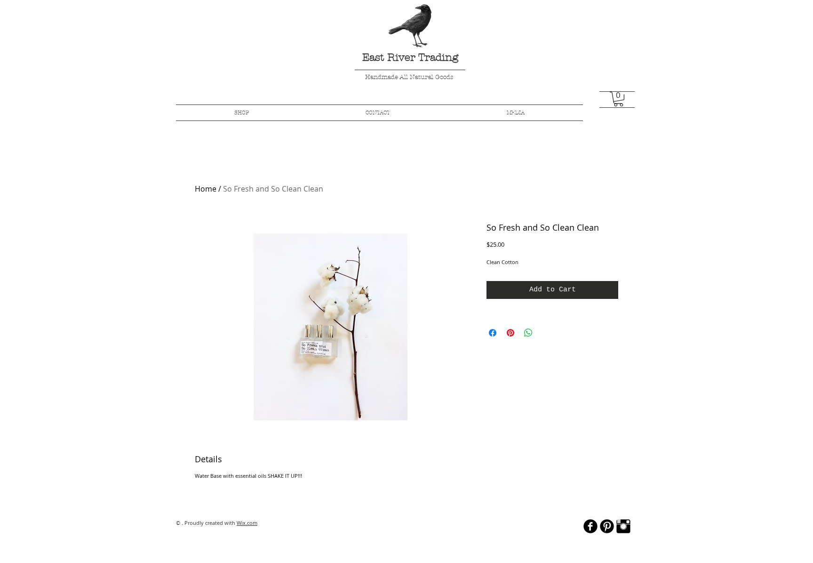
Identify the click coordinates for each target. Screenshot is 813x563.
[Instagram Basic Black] (623, 526)
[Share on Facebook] (492, 332)
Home (205, 189)
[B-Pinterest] (607, 526)
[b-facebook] (590, 526)
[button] (618, 99)
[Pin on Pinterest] (510, 332)
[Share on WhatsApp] (528, 332)
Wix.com (247, 522)
